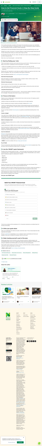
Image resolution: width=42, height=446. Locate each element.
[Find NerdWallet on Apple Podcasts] (33, 341)
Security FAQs (26, 316)
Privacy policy (19, 439)
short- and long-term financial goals (21, 74)
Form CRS (19, 401)
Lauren (11, 268)
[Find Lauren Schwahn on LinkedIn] (11, 269)
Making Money (35, 252)
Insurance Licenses (19, 369)
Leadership (18, 316)
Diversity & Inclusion (18, 322)
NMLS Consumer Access (20, 372)
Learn (10, 5)
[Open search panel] (30, 2)
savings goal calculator (22, 140)
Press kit (18, 332)
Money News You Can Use (16, 252)
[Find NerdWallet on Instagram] (31, 341)
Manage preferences (11, 442)
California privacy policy (32, 321)
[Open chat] (39, 443)
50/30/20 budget (25, 116)
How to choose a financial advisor (18, 248)
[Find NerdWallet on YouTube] (29, 341)
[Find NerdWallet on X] (27, 341)
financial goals (15, 109)
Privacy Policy (22, 402)
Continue (20, 442)
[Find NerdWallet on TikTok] (35, 341)
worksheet (7, 233)
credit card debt (27, 145)
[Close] (23, 437)
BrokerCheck (18, 406)
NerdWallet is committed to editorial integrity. (9, 42)
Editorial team (19, 329)
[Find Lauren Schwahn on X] (8, 269)
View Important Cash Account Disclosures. (20, 412)
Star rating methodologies (19, 327)
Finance (5, 5)
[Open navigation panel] (1, 2)
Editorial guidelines (18, 325)
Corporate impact (18, 320)
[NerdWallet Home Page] (6, 2)
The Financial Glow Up (6, 252)
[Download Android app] (9, 350)
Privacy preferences (32, 323)
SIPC (23, 398)
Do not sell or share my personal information (32, 327)
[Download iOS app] (9, 344)
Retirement (3, 133)
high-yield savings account (24, 128)
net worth (30, 103)
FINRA (21, 398)
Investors (18, 333)
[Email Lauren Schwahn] (10, 269)
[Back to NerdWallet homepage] (1, 5)
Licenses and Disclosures (19, 358)
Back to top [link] (4, 261)
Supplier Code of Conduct (33, 317)
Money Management (27, 252)
